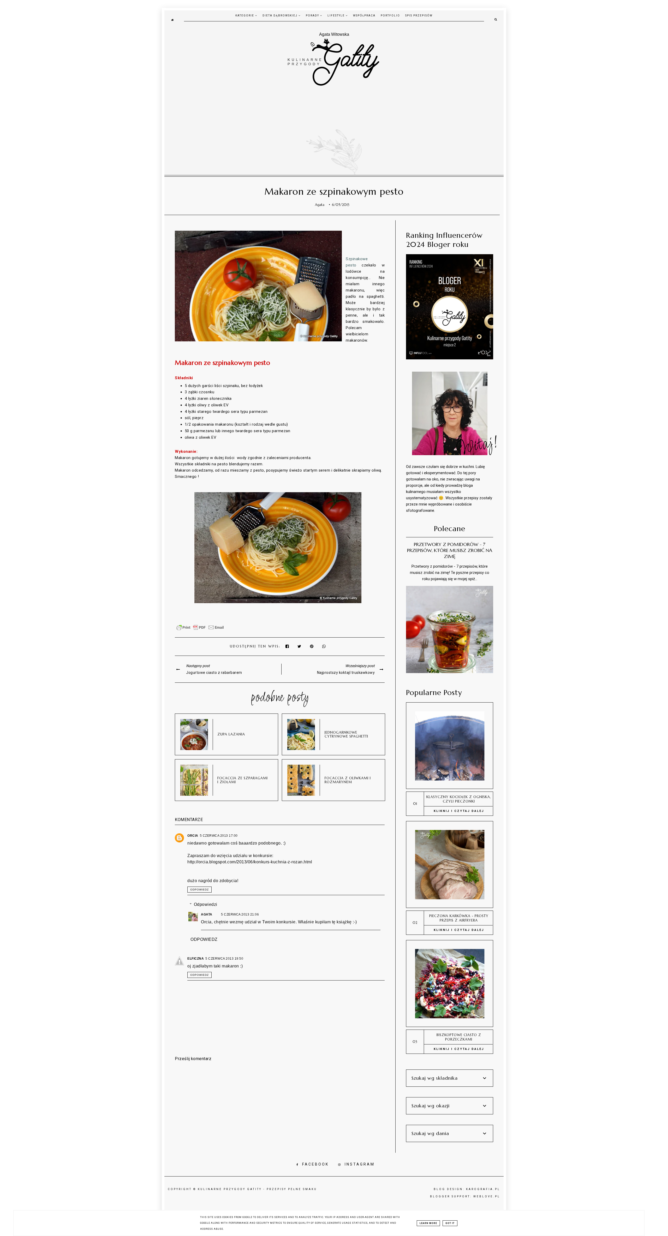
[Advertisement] (334, 125)
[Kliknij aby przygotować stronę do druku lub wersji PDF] (200, 630)
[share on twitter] (300, 646)
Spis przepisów (419, 15)
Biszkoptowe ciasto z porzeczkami (459, 1037)
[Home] (172, 19)
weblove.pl (486, 1196)
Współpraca (364, 15)
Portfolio (390, 15)
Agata (207, 914)
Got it (450, 1223)
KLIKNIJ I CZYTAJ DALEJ (459, 811)
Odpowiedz (199, 889)
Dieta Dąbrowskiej (281, 15)
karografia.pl (483, 1189)
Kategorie (245, 15)
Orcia (192, 835)
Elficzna (195, 958)
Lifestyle (336, 15)
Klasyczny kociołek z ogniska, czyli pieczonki (458, 799)
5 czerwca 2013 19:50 (224, 958)
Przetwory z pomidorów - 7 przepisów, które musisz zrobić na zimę (449, 550)
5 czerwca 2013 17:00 (219, 835)
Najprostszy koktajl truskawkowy (346, 672)
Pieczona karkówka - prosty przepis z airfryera (458, 918)
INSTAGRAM (360, 1164)
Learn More (428, 1223)
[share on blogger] (313, 646)
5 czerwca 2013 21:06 (240, 914)
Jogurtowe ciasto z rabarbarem (214, 672)
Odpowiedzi (205, 904)
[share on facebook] (287, 646)
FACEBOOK (315, 1164)
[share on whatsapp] (324, 646)
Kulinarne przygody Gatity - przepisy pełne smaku (257, 1189)
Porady (313, 15)
